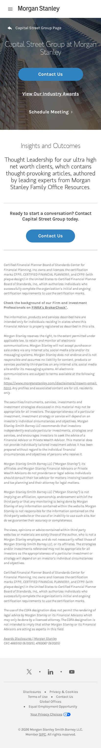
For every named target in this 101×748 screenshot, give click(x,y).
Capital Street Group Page (38, 27)
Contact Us (50, 74)
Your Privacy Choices (46, 714)
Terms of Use (38, 697)
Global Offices (50, 702)
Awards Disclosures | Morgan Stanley (30, 639)
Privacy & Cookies (64, 692)
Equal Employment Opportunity (53, 706)
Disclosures (32, 692)
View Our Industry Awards (50, 94)
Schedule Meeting (51, 112)
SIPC (42, 734)
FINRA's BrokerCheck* (49, 307)
